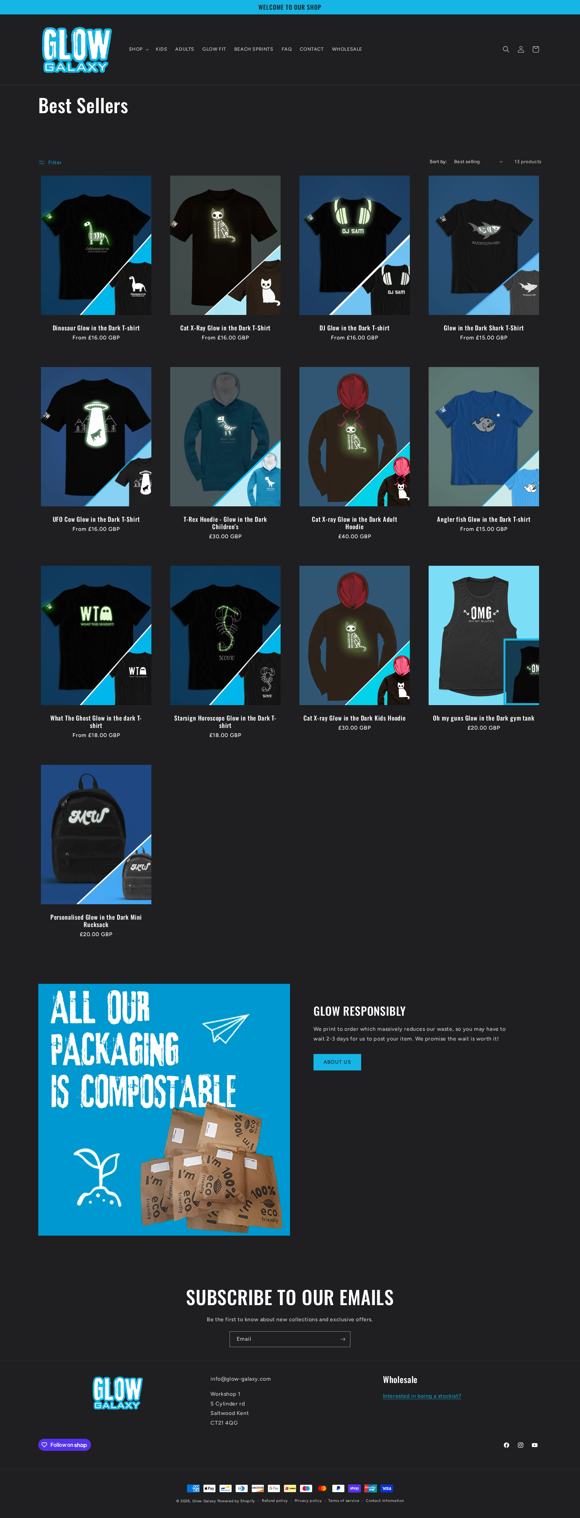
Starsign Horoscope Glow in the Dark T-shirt (225, 722)
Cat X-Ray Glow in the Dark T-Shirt (225, 327)
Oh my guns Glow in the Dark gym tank (483, 718)
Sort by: (438, 162)
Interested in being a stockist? (422, 1396)
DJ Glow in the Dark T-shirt (355, 327)
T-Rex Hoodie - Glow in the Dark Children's (225, 522)
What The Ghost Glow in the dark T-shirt (96, 722)
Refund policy (275, 1501)
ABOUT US (337, 1062)
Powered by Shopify (236, 1501)
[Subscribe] (342, 1339)
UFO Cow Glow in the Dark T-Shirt (96, 519)
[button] (138, 49)
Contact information (385, 1501)
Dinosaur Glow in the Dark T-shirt (96, 327)
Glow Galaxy (204, 1501)
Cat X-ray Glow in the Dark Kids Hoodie (354, 718)
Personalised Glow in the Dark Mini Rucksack (96, 920)
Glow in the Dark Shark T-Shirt (484, 327)
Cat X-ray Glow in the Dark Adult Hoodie (354, 522)
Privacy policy (308, 1501)
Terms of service (343, 1501)
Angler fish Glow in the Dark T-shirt (483, 519)
